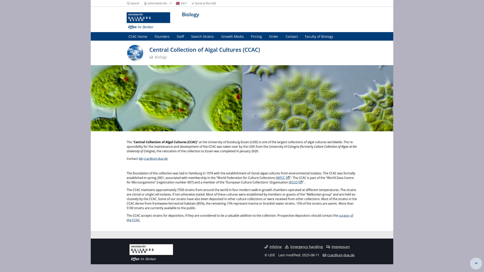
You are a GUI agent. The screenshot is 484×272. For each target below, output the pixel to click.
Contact (292, 36)
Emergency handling (306, 246)
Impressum (341, 246)
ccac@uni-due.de (155, 159)
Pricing (256, 36)
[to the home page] (148, 20)
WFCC (281, 178)
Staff (180, 36)
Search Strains (202, 36)
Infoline (276, 246)
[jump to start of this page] (476, 263)
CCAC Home (137, 36)
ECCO (294, 182)
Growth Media (232, 36)
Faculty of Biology (319, 36)
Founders (162, 36)
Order (273, 36)
